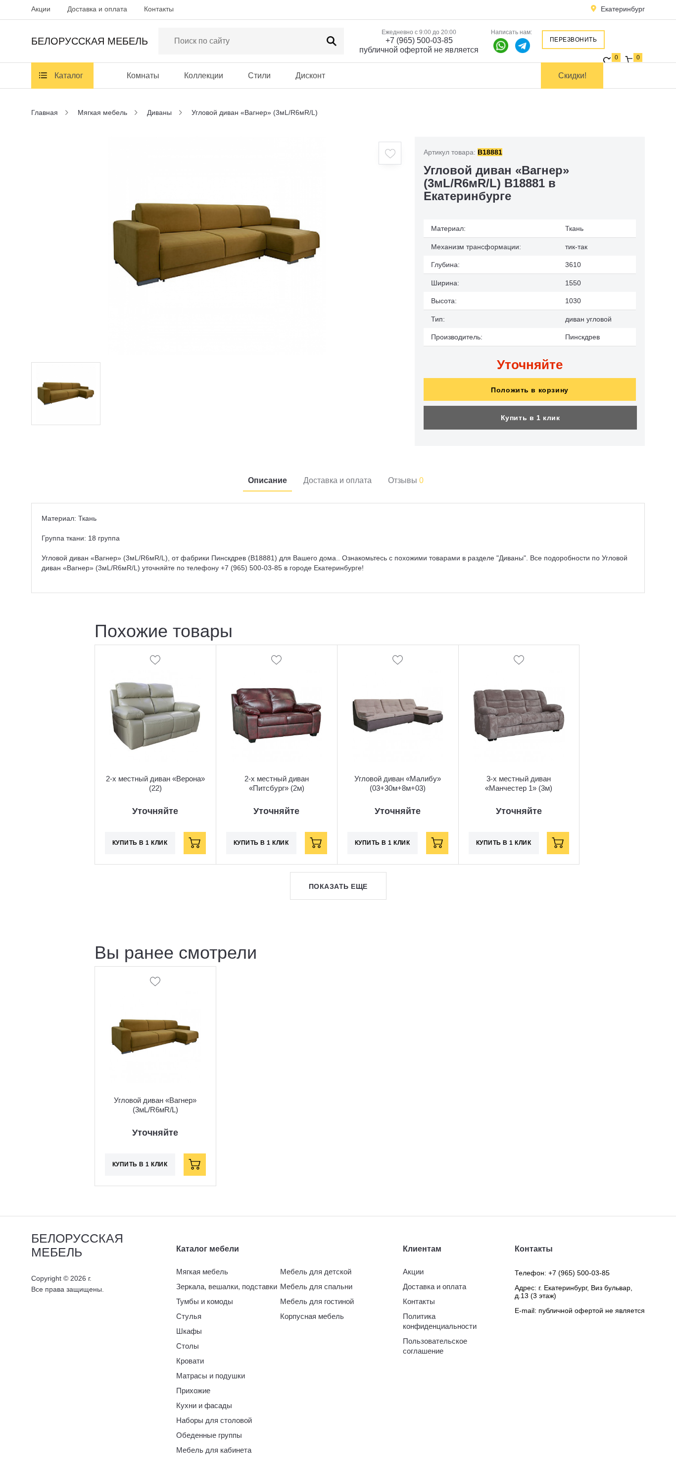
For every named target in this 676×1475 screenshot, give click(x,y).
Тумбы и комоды (204, 1301)
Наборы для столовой (214, 1420)
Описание (267, 480)
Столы (187, 1346)
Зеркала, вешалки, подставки (226, 1286)
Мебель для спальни (316, 1286)
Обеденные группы (209, 1435)
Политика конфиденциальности (440, 1321)
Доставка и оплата (97, 9)
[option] (216, 246)
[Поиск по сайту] (331, 41)
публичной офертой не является (419, 50)
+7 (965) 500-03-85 (419, 40)
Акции (40, 9)
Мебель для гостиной (317, 1301)
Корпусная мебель (312, 1316)
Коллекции (203, 75)
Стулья (188, 1316)
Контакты (159, 9)
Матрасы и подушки (210, 1375)
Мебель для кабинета (213, 1450)
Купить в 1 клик (530, 418)
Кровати (190, 1361)
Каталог (68, 75)
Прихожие (193, 1390)
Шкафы (189, 1331)
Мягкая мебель (202, 1271)
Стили (259, 75)
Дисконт (310, 75)
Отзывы (406, 480)
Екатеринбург (623, 9)
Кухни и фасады (204, 1405)
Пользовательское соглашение (435, 1346)
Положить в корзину (529, 390)
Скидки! (572, 75)
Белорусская (89, 41)
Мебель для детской (315, 1271)
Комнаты (143, 75)
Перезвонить (573, 39)
